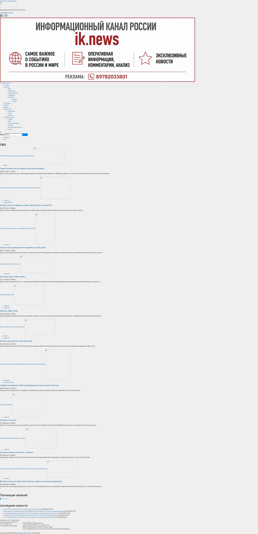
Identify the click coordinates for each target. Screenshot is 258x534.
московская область (15, 127)
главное (6, 244)
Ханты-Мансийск (13, 123)
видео (6, 107)
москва (10, 125)
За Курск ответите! (6, 404)
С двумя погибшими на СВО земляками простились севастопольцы (22, 364)
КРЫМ (10, 119)
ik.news (6, 85)
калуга (10, 129)
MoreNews (27, 533)
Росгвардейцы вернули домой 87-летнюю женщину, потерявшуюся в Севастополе (31, 513)
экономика (11, 91)
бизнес (6, 105)
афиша (10, 115)
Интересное (8, 109)
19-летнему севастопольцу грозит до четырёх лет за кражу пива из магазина (30, 517)
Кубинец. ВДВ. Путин (7, 294)
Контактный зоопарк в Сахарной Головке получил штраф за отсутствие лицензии (31, 515)
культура (11, 97)
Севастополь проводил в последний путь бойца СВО (17, 228)
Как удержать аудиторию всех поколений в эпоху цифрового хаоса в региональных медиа (34, 511)
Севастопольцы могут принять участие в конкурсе (17, 156)
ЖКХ (9, 89)
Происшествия (13, 93)
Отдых (14, 101)
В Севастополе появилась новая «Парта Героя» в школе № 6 (20, 188)
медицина (11, 111)
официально (8, 202)
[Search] (0, 132)
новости (6, 87)
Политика (7, 103)
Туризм (14, 99)
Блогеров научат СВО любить (10, 264)
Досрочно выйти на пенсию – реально (13, 438)
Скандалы (11, 95)
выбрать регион (9, 117)
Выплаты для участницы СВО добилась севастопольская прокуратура (23, 469)
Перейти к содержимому (8, 1)
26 (6, 499)
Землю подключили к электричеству (12, 327)
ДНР (9, 121)
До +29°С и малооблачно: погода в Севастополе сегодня (23, 509)
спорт (10, 113)
